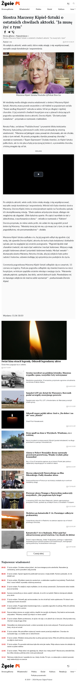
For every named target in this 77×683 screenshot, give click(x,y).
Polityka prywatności (38, 675)
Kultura (61, 9)
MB (10, 42)
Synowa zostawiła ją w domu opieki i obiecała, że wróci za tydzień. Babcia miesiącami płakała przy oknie (39, 594)
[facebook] (5, 32)
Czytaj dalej (38, 554)
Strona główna (7, 9)
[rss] (68, 3)
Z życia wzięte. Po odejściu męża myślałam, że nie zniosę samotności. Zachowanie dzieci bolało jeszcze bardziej (40, 588)
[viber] (13, 32)
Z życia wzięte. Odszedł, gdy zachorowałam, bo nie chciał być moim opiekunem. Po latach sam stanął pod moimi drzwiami (40, 600)
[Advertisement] (38, 298)
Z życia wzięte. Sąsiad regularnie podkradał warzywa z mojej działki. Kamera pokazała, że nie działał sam (39, 575)
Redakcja (63, 672)
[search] (73, 3)
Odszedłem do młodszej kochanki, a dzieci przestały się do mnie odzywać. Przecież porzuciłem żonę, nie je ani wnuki (40, 626)
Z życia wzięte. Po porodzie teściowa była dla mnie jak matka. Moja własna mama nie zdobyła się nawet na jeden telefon (41, 645)
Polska (38, 9)
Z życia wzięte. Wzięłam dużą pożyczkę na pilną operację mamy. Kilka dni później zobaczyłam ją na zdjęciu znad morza (41, 639)
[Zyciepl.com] (11, 3)
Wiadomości (24, 9)
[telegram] (9, 32)
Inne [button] (72, 9)
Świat (49, 9)
